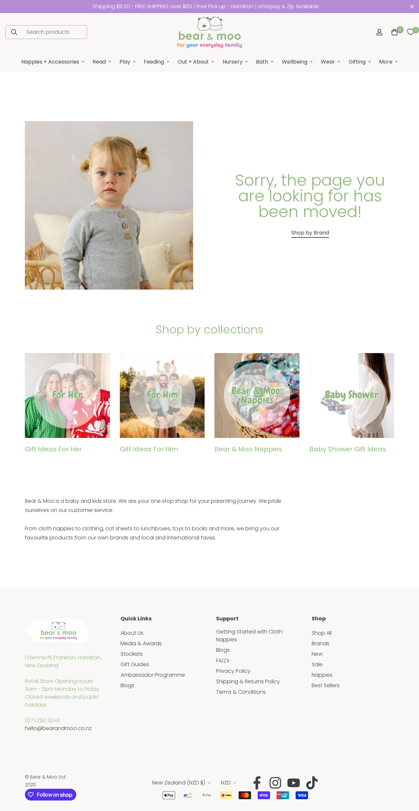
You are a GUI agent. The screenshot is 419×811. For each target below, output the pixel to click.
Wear (328, 62)
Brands (320, 643)
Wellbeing (294, 62)
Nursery (233, 62)
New (317, 654)
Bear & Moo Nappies (248, 449)
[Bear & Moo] (209, 32)
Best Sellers (325, 685)
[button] (393, 32)
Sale (317, 664)
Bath (262, 62)
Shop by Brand (310, 232)
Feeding (154, 62)
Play (124, 62)
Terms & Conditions (241, 692)
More (385, 62)
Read (99, 62)
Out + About (193, 62)
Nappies (322, 675)
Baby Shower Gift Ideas (347, 449)
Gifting (357, 62)
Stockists (131, 654)
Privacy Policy (233, 671)
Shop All (322, 633)
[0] (410, 32)
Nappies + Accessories (50, 62)
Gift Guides (134, 664)
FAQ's (222, 660)
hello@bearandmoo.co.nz (58, 728)
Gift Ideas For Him (149, 449)
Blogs (127, 685)
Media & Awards (141, 643)
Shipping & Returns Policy (248, 681)
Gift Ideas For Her (53, 449)
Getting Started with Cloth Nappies (249, 635)
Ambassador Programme (152, 675)
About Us (131, 633)
